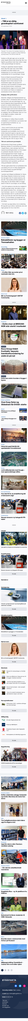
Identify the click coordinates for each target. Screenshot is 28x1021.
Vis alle (14, 574)
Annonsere (5, 1002)
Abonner (4, 1004)
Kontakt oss (5, 1005)
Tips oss (4, 1000)
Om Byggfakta (6, 1007)
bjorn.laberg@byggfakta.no (14, 993)
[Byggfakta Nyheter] (5, 3)
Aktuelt (3, 18)
